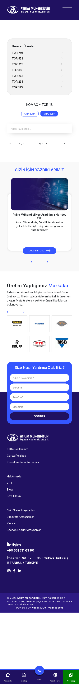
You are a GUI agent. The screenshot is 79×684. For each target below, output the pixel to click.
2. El (9, 483)
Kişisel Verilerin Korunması (23, 462)
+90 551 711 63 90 (20, 550)
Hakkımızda (14, 476)
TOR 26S (17, 75)
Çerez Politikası (16, 455)
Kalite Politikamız (17, 449)
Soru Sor (49, 113)
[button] (34, 262)
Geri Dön (29, 113)
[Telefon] (39, 671)
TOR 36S (17, 70)
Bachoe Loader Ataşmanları (24, 530)
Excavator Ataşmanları (21, 516)
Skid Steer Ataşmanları (21, 510)
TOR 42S (17, 64)
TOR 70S (18, 52)
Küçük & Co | (39, 607)
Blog (10, 489)
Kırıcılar (11, 523)
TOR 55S (17, 58)
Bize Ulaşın (14, 496)
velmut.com (55, 607)
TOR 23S (17, 81)
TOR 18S (17, 87)
